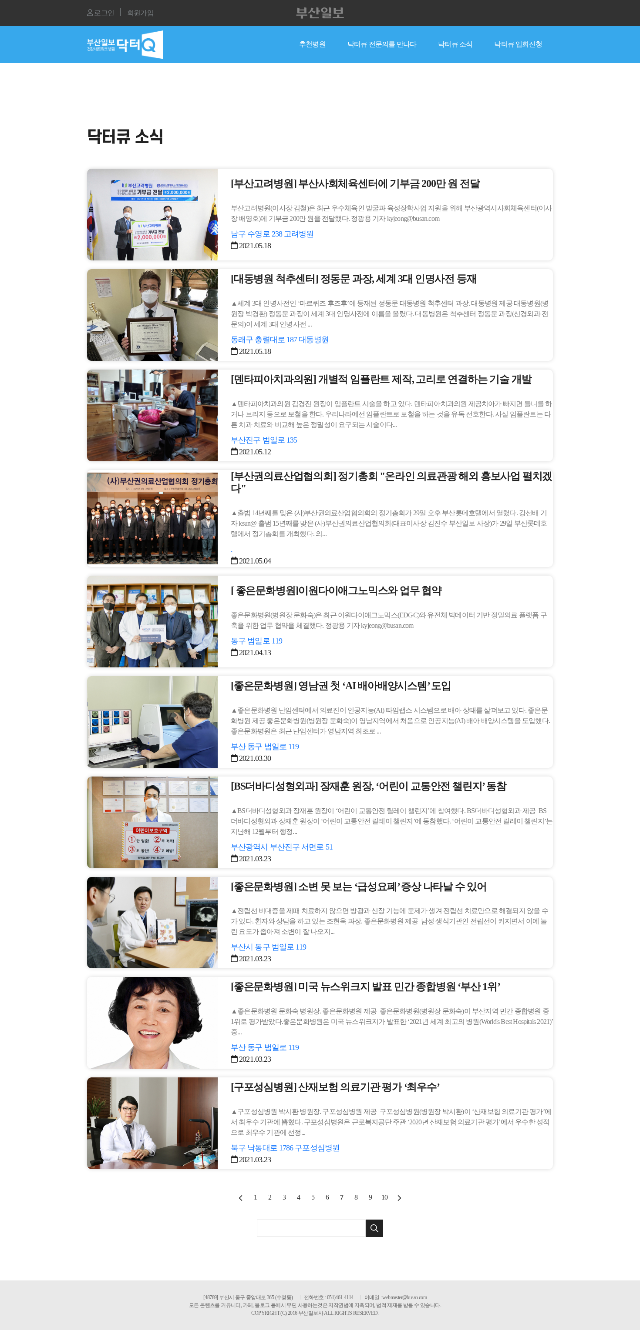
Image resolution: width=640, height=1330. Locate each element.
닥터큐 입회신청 (518, 44)
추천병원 (312, 44)
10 (384, 1197)
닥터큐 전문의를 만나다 (381, 44)
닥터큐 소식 (455, 44)
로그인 (103, 13)
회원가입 (140, 13)
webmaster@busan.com (404, 1297)
